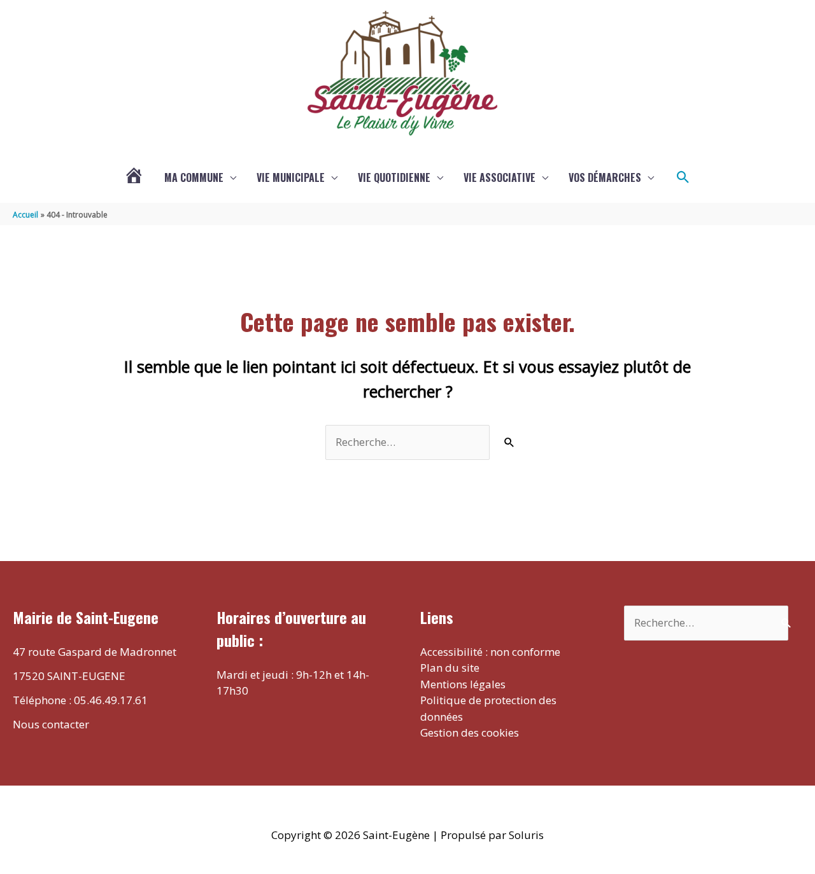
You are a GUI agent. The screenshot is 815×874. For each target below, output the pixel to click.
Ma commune (193, 177)
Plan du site (449, 667)
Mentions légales (463, 684)
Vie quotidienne (394, 177)
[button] (683, 177)
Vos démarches (605, 177)
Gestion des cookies (469, 732)
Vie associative (499, 177)
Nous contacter (51, 724)
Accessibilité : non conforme (490, 651)
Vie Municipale (291, 177)
